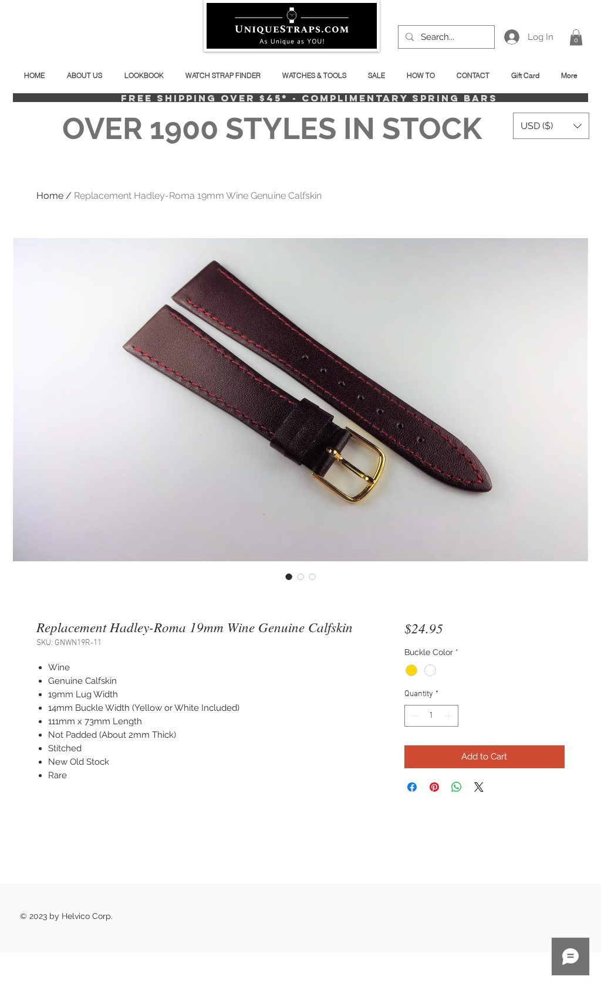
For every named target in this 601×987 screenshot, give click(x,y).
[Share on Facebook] (412, 787)
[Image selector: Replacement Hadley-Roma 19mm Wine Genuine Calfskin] (289, 576)
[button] (576, 37)
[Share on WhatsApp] (457, 787)
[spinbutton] (431, 716)
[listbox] (551, 126)
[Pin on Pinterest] (434, 787)
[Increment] (449, 716)
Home (49, 195)
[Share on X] (479, 787)
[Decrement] (413, 716)
